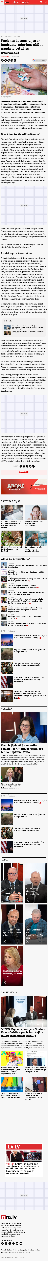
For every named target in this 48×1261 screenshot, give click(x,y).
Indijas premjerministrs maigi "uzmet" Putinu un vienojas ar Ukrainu (27, 580)
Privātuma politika (22, 1250)
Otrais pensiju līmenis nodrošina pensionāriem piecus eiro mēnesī (22, 586)
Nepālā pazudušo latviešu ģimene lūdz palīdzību (29, 650)
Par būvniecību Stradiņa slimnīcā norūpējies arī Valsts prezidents (27, 624)
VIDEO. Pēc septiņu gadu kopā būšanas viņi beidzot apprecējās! (28, 332)
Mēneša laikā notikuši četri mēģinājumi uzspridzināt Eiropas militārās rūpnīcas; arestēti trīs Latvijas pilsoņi (27, 327)
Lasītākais (8, 630)
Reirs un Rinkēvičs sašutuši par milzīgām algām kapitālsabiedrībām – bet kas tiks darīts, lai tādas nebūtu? (25, 601)
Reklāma (9, 1250)
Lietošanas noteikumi (34, 1250)
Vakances (21, 1253)
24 (37, 587)
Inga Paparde (5, 56)
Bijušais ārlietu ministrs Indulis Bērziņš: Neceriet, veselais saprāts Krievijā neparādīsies (25, 610)
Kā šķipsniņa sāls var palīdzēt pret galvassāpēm (34, 523)
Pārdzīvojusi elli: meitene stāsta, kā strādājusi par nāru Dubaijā (30, 636)
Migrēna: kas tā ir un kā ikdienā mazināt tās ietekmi (11, 549)
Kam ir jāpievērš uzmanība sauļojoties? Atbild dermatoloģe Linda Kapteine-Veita (22, 749)
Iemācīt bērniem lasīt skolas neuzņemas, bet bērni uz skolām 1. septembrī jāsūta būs (10, 1071)
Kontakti (28, 1253)
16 (30, 603)
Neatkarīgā (8, 36)
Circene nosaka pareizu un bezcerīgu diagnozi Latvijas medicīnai (11, 786)
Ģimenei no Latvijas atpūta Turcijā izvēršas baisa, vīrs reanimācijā (10, 1095)
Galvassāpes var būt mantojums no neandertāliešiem (33, 549)
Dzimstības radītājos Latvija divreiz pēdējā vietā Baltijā (26, 573)
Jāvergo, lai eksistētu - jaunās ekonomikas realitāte (26, 617)
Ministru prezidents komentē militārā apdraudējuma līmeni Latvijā (33, 1096)
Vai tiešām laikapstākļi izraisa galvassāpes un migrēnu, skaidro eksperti (11, 524)
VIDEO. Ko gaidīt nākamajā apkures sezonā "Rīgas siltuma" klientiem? (26, 593)
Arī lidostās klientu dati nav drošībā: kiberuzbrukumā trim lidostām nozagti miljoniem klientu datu (30, 694)
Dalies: (16, 466)
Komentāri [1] (24, 472)
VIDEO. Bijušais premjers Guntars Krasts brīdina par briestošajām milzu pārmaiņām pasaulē (23, 1032)
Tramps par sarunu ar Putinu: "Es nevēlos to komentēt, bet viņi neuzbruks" (29, 679)
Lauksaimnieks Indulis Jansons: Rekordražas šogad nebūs (27, 566)
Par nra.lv (3, 1250)
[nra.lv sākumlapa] (7, 2)
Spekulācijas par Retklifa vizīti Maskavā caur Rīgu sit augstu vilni (35, 1070)
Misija (15, 1250)
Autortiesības (4, 1253)
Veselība (17, 36)
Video (5, 859)
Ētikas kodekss (13, 1253)
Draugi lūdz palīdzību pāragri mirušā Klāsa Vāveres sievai (27, 664)
